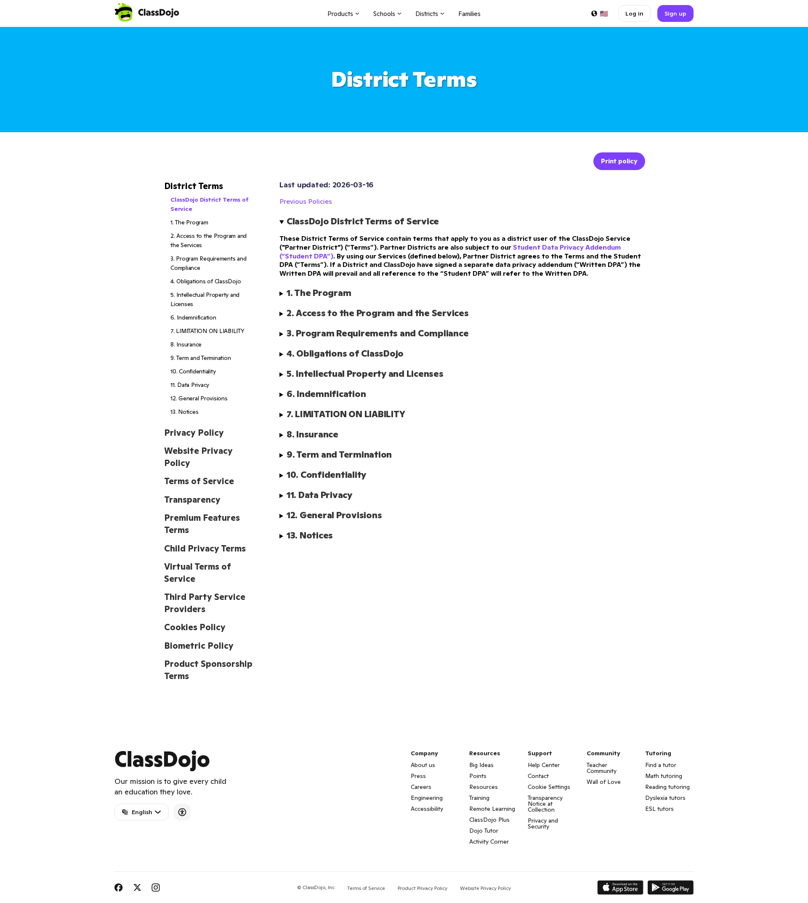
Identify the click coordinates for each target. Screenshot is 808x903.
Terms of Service (199, 481)
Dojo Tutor (483, 830)
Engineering (427, 798)
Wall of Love (604, 782)
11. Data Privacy (189, 385)
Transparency (192, 499)
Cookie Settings (549, 787)
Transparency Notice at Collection (545, 803)
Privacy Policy (194, 432)
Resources (483, 787)
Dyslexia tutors (665, 798)
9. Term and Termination (200, 358)
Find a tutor (660, 765)
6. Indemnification (193, 317)
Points (477, 776)
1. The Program (189, 222)
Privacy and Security (543, 823)
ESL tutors (659, 808)
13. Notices (184, 412)
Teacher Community (602, 768)
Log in (634, 13)
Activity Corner (489, 841)
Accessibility (427, 808)
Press (418, 776)
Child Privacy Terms (205, 548)
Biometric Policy (199, 645)
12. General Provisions (199, 398)
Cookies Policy (195, 627)
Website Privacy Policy (485, 888)
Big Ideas (481, 765)
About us (423, 765)
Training (479, 798)
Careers (421, 787)
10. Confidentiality (192, 371)
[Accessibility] (182, 812)
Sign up (675, 13)
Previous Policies (305, 201)
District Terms (193, 186)
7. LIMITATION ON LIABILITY (207, 331)
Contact (538, 776)
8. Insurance (186, 344)
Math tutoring (663, 776)
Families (469, 14)
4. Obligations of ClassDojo (205, 281)
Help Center (544, 765)
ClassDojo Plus (489, 819)
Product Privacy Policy (422, 888)
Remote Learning (492, 808)
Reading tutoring (667, 787)
